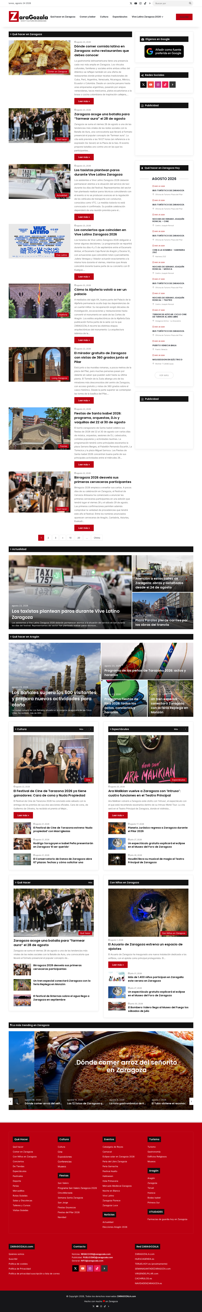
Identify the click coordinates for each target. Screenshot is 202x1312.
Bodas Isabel (154, 1197)
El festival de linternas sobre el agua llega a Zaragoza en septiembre (61, 997)
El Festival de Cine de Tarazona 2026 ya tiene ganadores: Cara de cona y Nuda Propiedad (50, 793)
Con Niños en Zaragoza (25, 1156)
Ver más (164, 375)
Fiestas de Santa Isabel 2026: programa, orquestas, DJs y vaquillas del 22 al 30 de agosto (99, 417)
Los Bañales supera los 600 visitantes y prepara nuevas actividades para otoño (54, 699)
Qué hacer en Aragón (25, 636)
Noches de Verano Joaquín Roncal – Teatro (168, 299)
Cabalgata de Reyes (113, 1147)
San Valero (63, 1183)
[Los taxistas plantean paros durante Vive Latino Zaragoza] (70, 592)
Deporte (17, 1181)
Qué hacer (18, 1147)
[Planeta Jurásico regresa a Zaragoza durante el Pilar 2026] (117, 828)
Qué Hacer (23, 882)
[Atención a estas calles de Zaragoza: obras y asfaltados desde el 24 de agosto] (162, 573)
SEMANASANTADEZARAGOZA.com (153, 1268)
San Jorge (63, 1202)
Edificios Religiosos (157, 1156)
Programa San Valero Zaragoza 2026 (77, 1188)
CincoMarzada (65, 1193)
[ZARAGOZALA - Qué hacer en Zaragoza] (28, 17)
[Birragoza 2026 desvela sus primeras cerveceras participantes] (22, 969)
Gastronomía (154, 1151)
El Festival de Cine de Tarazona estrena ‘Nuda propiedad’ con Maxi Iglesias (62, 829)
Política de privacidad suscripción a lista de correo (34, 1273)
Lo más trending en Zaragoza (30, 1025)
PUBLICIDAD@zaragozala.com (98, 1257)
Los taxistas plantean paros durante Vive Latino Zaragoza (98, 172)
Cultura (104, 16)
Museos (62, 1166)
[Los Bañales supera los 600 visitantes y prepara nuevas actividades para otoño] (55, 680)
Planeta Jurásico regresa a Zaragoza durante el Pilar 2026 (158, 829)
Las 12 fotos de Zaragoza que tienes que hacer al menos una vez (101, 1066)
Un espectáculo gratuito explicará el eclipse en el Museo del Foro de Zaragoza (156, 845)
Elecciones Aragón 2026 (115, 1227)
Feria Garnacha (110, 1166)
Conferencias (64, 1161)
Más (81, 729)
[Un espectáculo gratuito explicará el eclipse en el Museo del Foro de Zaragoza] (117, 844)
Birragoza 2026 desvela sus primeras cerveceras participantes (102, 479)
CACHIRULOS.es (143, 1278)
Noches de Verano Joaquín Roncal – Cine (168, 220)
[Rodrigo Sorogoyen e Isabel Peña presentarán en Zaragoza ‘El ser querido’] (22, 844)
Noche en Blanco (111, 1190)
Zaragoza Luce (110, 1205)
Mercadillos (18, 1190)
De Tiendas (18, 1166)
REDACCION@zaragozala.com (96, 1254)
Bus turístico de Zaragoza (168, 190)
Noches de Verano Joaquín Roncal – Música (168, 268)
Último (97, 537)
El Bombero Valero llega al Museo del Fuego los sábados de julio (158, 1009)
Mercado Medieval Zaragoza (117, 1186)
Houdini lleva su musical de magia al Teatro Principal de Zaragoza (156, 860)
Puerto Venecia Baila (164, 345)
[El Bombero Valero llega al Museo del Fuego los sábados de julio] (117, 1006)
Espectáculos (120, 16)
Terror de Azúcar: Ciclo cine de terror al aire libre (169, 315)
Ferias (16, 1186)
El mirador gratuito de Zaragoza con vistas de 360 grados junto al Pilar (101, 357)
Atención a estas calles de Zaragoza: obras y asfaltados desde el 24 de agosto (159, 583)
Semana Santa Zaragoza (70, 1197)
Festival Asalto (110, 1171)
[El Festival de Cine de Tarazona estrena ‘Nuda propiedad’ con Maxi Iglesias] (22, 828)
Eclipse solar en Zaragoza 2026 (119, 1156)
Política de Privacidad (20, 1268)
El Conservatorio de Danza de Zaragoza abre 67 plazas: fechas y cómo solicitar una (62, 860)
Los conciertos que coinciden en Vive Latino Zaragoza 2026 (100, 232)
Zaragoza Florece (111, 1200)
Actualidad (19, 549)
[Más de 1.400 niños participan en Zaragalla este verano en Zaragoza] (117, 976)
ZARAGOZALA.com (144, 1254)
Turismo (152, 1147)
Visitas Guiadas (20, 1210)
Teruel (151, 1188)
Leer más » (84, 101)
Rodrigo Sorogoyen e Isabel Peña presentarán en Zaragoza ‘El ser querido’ (63, 845)
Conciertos (18, 1161)
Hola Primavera (110, 1181)
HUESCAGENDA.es (144, 1259)
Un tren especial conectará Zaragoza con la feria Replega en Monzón (169, 705)
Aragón (151, 1178)
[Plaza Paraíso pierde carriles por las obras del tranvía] (162, 611)
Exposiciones (65, 1156)
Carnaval (107, 1151)
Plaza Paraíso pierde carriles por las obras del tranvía (161, 622)
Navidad (62, 1217)
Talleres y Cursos (21, 1205)
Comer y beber (88, 16)
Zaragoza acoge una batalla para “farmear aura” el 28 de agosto (102, 116)
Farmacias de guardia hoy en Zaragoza (167, 1219)
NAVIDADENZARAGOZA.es (148, 1283)
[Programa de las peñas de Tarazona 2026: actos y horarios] (147, 661)
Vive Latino (108, 1195)
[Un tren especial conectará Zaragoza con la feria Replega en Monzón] (22, 985)
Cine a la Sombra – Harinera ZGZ (168, 251)
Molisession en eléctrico (167, 359)
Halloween (108, 1176)
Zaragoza (152, 1183)
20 (78, 537)
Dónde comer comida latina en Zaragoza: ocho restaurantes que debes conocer (101, 50)
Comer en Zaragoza (23, 1151)
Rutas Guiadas (20, 1195)
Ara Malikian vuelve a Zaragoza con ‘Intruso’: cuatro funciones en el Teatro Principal (144, 793)
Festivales (18, 1176)
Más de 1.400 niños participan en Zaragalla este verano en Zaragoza (156, 978)
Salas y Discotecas (22, 1200)
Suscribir (184, 17)
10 (70, 537)
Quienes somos (16, 1254)
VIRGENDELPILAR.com (146, 1273)
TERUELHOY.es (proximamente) (151, 1264)
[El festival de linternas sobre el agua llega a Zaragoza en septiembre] (22, 1000)
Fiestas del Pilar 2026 (69, 1212)
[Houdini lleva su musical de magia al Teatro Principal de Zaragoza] (117, 859)
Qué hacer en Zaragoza (62, 16)
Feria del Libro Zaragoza (115, 1161)
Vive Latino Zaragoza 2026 (146, 16)
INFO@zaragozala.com (92, 1260)
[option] (101, 592)
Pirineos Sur (154, 1202)
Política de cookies (18, 1264)
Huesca (151, 1193)
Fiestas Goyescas (67, 1207)
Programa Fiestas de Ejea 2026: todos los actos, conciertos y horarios (121, 705)
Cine (60, 1151)
